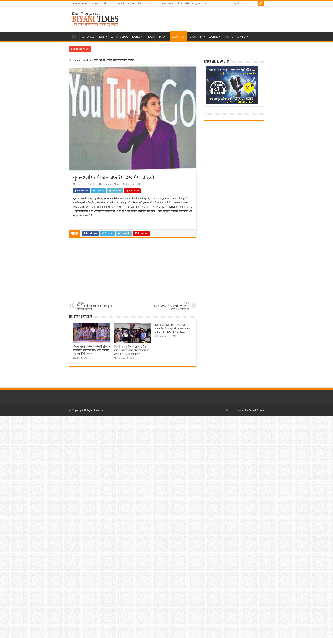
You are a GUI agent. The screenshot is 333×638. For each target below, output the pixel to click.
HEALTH (151, 36)
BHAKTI (163, 36)
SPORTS (228, 36)
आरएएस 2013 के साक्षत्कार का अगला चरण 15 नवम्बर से (170, 306)
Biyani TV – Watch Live (129, 3)
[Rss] (234, 3)
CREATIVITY (196, 36)
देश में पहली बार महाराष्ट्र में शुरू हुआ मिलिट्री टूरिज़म (94, 306)
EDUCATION (178, 36)
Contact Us (151, 3)
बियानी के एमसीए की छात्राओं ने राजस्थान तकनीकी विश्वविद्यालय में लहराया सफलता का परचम (131, 350)
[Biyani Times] (95, 18)
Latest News (167, 3)
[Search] (261, 3)
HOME (74, 36)
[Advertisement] (132, 273)
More (116, 184)
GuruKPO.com (256, 410)
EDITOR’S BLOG (119, 36)
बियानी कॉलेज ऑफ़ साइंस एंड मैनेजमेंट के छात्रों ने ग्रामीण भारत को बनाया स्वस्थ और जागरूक (172, 328)
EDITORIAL (88, 36)
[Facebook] (238, 3)
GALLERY (213, 36)
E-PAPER (241, 36)
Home (75, 60)
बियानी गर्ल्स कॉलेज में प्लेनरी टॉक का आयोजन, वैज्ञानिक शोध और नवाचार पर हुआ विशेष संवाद (91, 350)
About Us (109, 3)
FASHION (137, 36)
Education (86, 60)
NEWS (101, 36)
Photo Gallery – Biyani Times (192, 3)
